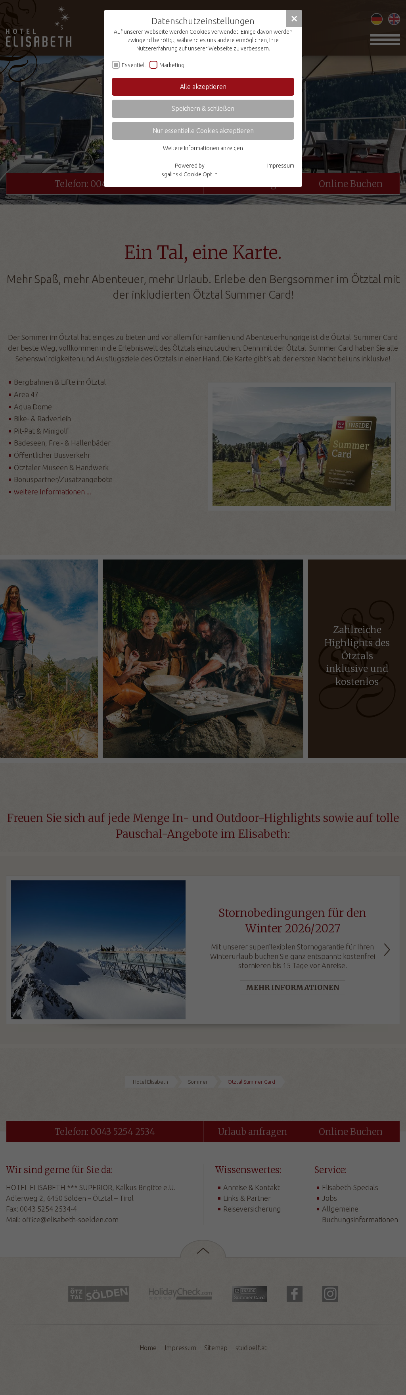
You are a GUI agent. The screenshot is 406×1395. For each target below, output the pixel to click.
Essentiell (134, 65)
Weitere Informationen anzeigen (203, 148)
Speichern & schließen (203, 108)
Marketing (171, 65)
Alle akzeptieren (203, 86)
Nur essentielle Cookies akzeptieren (203, 130)
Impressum (280, 165)
